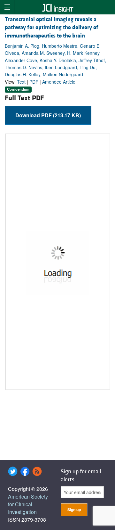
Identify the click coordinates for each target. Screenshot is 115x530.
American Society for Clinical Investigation (28, 504)
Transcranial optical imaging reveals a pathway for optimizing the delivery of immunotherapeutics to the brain (51, 27)
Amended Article (58, 82)
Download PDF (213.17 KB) (48, 115)
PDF (33, 82)
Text (21, 82)
